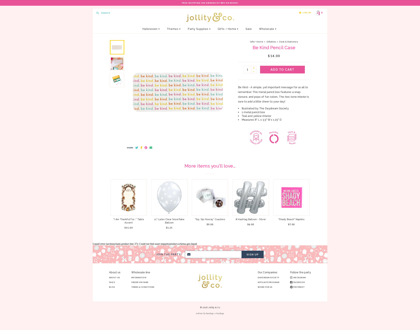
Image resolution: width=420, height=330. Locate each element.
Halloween (150, 28)
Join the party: (169, 254)
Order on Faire (139, 282)
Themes (173, 28)
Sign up (253, 254)
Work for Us (265, 287)
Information (138, 277)
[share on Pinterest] (146, 147)
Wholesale (267, 28)
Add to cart (282, 69)
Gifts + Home (227, 28)
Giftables (271, 41)
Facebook (299, 282)
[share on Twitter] (136, 147)
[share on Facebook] (141, 147)
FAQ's (112, 282)
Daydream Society (268, 277)
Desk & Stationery (288, 41)
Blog (112, 287)
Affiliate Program (268, 282)
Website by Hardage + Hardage (210, 313)
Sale (249, 28)
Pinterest (299, 287)
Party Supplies (198, 28)
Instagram (299, 277)
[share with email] (150, 147)
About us (114, 277)
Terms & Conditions (143, 287)
